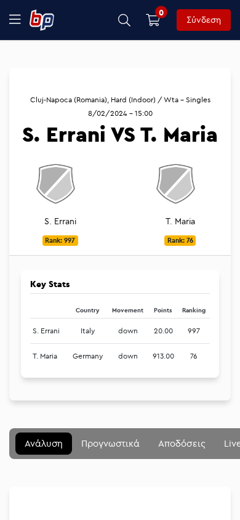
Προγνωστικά (110, 443)
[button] (124, 20)
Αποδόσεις (182, 443)
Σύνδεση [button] (203, 19)
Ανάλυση (44, 443)
